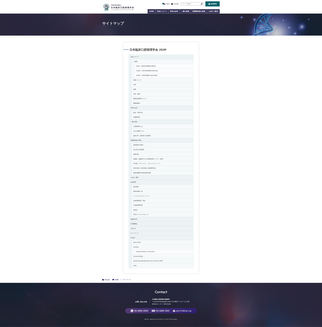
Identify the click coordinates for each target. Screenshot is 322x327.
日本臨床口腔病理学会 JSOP (118, 7)
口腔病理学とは (138, 126)
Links (135, 265)
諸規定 (135, 210)
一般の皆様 (134, 121)
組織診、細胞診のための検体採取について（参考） (148, 159)
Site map (107, 279)
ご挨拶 (135, 61)
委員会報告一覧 (138, 191)
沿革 (134, 84)
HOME (151, 11)
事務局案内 (136, 103)
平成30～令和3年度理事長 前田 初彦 (147, 70)
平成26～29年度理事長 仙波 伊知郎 (146, 75)
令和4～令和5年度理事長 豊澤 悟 (146, 66)
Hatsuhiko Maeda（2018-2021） (146, 251)
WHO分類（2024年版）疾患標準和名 (144, 168)
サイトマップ (135, 233)
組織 (134, 89)
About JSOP (137, 242)
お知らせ (133, 228)
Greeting (135, 247)
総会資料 (136, 186)
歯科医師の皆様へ (138, 145)
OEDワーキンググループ (140, 214)
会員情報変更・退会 (139, 200)
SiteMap (176, 4)
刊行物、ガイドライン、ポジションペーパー (146, 163)
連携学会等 (134, 219)
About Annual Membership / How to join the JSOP (148, 261)
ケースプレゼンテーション (141, 196)
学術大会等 (134, 108)
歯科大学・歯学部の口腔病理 (142, 135)
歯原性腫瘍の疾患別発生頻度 (142, 173)
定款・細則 (136, 94)
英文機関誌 (134, 224)
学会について (135, 57)
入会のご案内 (213, 11)
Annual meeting (138, 256)
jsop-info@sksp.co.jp (183, 311)
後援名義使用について (140, 98)
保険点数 (136, 154)
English (167, 4)
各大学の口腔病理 (138, 149)
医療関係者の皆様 (136, 140)
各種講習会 (136, 117)
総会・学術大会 (138, 112)
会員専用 (133, 182)
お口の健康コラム (138, 131)
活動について (137, 80)
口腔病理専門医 (138, 205)
